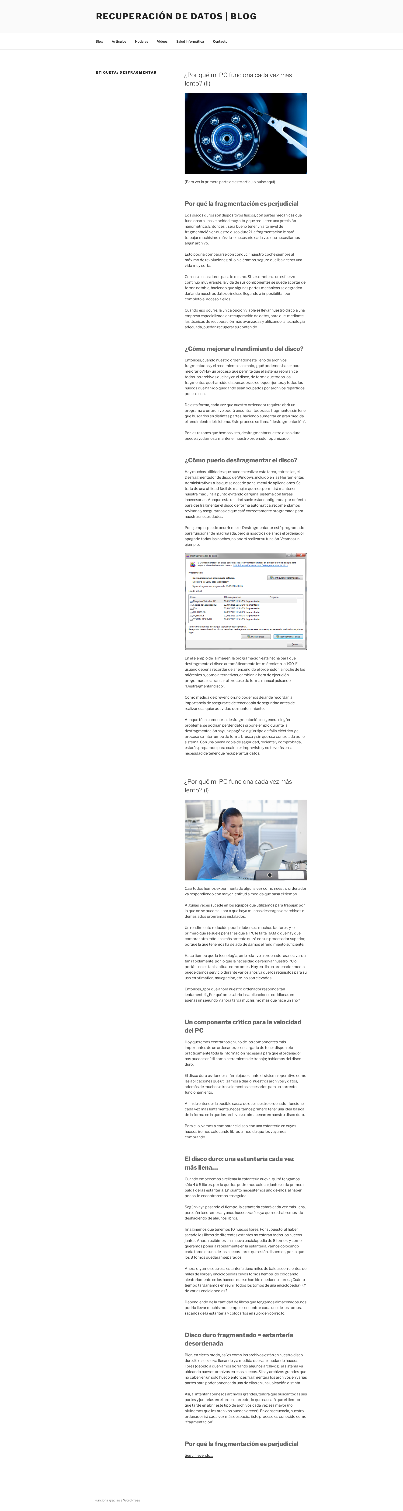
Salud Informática (190, 41)
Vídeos (162, 41)
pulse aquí (265, 182)
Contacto (220, 41)
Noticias (141, 41)
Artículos (119, 41)
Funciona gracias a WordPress (117, 1500)
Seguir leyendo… (199, 1455)
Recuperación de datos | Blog (176, 16)
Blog (99, 41)
